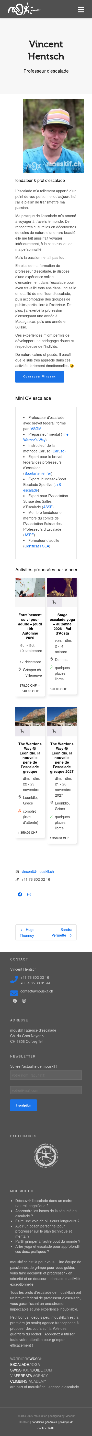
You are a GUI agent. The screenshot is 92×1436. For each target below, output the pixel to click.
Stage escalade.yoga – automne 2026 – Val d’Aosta (62, 624)
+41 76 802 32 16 (34, 977)
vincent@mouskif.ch (37, 871)
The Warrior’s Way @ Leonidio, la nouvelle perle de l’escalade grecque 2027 (62, 757)
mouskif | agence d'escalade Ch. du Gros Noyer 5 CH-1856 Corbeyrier (33, 1036)
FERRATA (29, 1375)
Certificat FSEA (37, 545)
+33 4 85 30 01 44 (35, 982)
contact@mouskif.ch (36, 990)
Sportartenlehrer (38, 473)
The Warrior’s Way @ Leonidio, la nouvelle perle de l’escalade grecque (30, 757)
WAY (26, 1358)
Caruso (58, 450)
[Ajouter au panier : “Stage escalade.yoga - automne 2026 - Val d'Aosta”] (54, 602)
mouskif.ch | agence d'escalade (53, 1386)
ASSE (47, 506)
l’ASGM (35, 428)
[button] (39, 377)
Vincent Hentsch (23, 969)
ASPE (29, 534)
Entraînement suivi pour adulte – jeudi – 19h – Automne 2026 (30, 626)
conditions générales (44, 1422)
